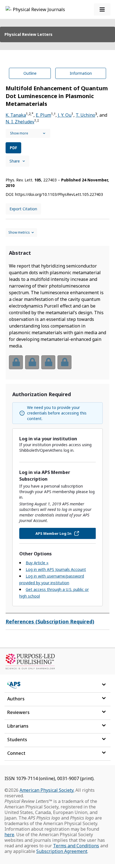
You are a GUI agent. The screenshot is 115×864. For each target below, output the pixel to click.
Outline (30, 73)
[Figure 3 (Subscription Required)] (48, 362)
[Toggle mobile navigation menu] (102, 9)
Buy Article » (37, 562)
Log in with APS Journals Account (56, 569)
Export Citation (23, 208)
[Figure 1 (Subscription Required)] (16, 362)
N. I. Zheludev (20, 122)
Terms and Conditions (76, 846)
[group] (57, 365)
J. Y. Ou (64, 115)
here (9, 834)
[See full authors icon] (28, 133)
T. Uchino (85, 115)
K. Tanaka (16, 115)
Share (14, 161)
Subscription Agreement (61, 851)
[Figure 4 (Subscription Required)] (64, 362)
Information (81, 73)
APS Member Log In (53, 533)
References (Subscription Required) (50, 621)
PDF (13, 147)
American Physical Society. (47, 790)
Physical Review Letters (28, 34)
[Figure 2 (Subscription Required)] (32, 362)
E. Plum (43, 115)
